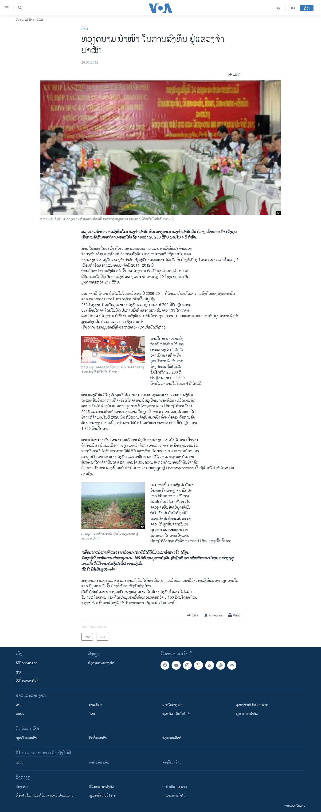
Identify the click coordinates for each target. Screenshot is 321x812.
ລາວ (19, 704)
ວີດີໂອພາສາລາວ (26, 663)
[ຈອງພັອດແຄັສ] (231, 665)
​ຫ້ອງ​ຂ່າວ (22, 786)
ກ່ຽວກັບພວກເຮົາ (26, 738)
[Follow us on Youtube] (176, 665)
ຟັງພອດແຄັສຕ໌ (171, 738)
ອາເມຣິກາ (95, 704)
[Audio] (278, 8)
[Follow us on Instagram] (187, 665)
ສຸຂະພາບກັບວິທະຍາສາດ (252, 704)
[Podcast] (220, 665)
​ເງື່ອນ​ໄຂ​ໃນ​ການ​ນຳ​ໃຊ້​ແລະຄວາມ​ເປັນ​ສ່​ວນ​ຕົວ (45, 795)
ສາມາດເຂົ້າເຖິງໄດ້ (174, 795)
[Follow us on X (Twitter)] (198, 665)
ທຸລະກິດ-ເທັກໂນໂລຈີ (175, 713)
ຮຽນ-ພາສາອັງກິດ (247, 713)
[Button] (234, 74)
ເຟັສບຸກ (21, 762)
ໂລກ (92, 713)
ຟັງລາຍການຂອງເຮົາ (101, 663)
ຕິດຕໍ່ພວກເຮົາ (98, 738)
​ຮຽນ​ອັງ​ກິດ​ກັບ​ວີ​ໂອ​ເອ (102, 795)
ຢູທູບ (19, 671)
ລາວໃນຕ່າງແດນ (173, 704)
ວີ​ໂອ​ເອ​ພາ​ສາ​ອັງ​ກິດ (101, 786)
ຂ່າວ (84, 29)
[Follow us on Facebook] (164, 665)
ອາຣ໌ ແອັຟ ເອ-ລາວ (174, 786)
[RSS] (209, 665)
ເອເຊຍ (20, 713)
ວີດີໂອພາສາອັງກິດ (27, 680)
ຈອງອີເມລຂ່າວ (171, 762)
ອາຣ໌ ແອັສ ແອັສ (99, 762)
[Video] (293, 8)
